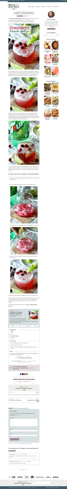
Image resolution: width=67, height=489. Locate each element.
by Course (38, 6)
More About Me (51, 28)
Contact (8, 0)
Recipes (20, 11)
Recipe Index (55, 6)
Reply (25, 454)
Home (2, 0)
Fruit (26, 379)
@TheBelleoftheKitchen (24, 367)
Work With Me (13, 0)
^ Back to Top (10, 487)
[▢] (9, 333)
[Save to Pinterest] (25, 374)
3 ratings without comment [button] (23, 408)
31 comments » (32, 14)
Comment (12, 417)
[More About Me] (51, 14)
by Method (43, 6)
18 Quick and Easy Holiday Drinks (33, 400)
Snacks (33, 379)
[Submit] (7, 2)
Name (11, 429)
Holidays (29, 379)
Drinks (23, 379)
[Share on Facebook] (21, 374)
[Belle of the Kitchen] (13, 6)
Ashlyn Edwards (16, 14)
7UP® (27, 304)
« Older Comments (22, 469)
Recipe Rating (12, 415)
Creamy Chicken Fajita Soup (15, 400)
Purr (57, 487)
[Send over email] (27, 374)
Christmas (19, 379)
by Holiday (49, 6)
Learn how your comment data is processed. (25, 443)
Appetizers (23, 11)
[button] (10, 310)
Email (11, 433)
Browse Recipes (31, 7)
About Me (17, 487)
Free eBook (22, 0)
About (5, 0)
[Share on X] (23, 374)
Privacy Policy (34, 487)
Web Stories (18, 0)
